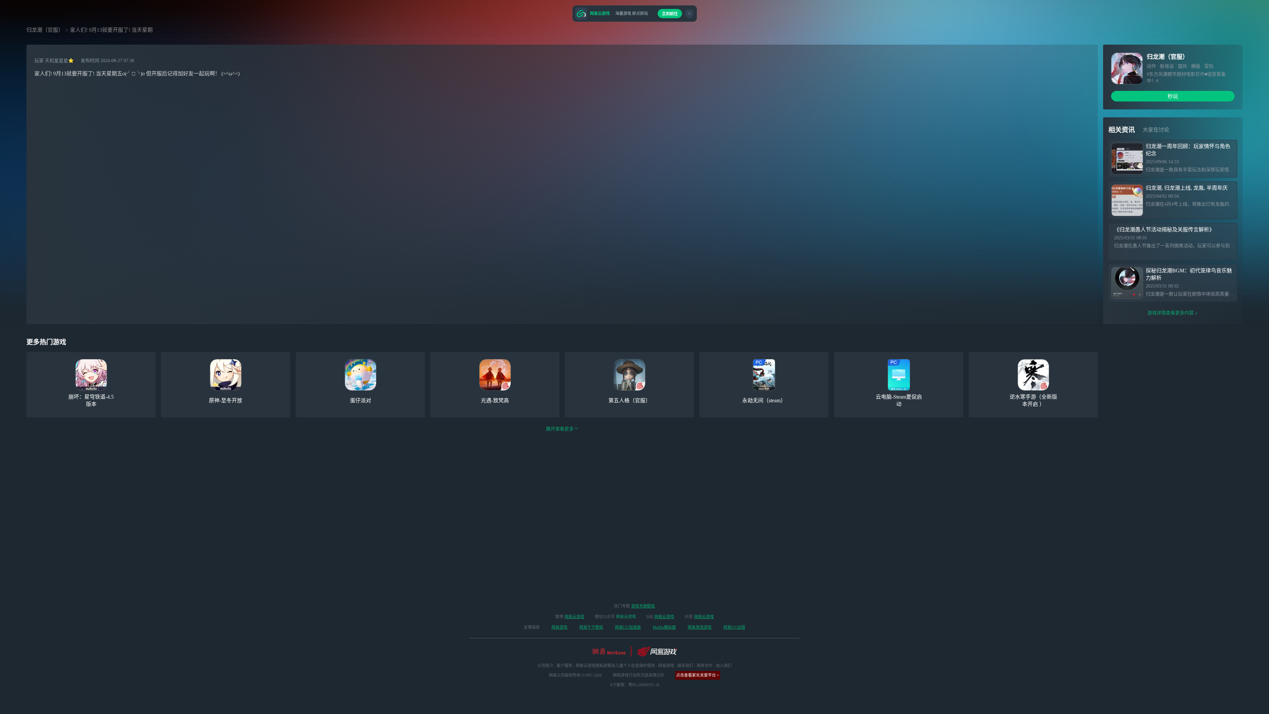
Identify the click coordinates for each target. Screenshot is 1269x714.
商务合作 (704, 665)
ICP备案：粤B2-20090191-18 (634, 685)
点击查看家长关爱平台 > (697, 675)
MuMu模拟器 (664, 627)
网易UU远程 (734, 627)
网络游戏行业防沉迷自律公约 (638, 675)
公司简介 (545, 665)
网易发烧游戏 (699, 627)
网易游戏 (559, 627)
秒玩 (1173, 96)
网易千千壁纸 (591, 627)
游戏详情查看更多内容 (1170, 312)
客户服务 (564, 665)
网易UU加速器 (628, 627)
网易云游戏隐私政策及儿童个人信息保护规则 (615, 665)
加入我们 (724, 665)
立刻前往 (670, 14)
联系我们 (685, 665)
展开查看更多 (560, 428)
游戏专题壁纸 (643, 606)
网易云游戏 (574, 617)
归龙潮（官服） (44, 30)
